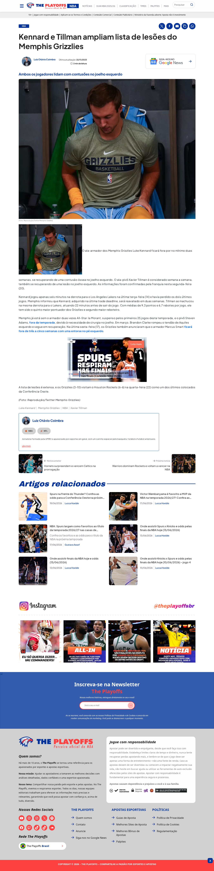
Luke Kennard (27, 408)
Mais (166, 6)
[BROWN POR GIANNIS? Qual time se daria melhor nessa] (85, 641)
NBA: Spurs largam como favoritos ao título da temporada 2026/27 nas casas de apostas (77, 530)
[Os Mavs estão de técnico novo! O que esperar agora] (174, 641)
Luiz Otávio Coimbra (44, 59)
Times (143, 6)
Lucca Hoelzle (72, 503)
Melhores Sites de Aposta (131, 824)
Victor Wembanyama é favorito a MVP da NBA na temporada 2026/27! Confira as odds (165, 497)
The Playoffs (82, 810)
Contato (81, 824)
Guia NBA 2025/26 (105, 6)
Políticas (160, 810)
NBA (65, 408)
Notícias (87, 6)
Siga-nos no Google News (91, 838)
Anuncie (81, 831)
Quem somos (84, 818)
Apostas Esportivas (129, 810)
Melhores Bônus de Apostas (128, 833)
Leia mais (26, 446)
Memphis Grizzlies (49, 408)
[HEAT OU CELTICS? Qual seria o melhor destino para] (129, 641)
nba (24, 26)
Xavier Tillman (78, 408)
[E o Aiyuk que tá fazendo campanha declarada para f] (40, 641)
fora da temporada (42, 322)
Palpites (155, 6)
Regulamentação (167, 831)
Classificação (127, 6)
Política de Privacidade (170, 818)
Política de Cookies (168, 824)
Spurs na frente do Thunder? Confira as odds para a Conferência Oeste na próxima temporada (77, 497)
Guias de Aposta (126, 818)
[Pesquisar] (191, 4)
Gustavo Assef (72, 544)
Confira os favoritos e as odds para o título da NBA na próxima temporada (76, 537)
